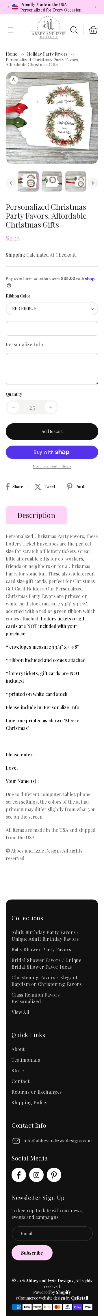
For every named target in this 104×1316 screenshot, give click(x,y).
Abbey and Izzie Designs (49, 1280)
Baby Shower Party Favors (41, 949)
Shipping (15, 255)
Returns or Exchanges (37, 1092)
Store (18, 1070)
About (18, 1049)
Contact (20, 1081)
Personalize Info (24, 344)
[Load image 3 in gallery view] (75, 181)
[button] (74, 30)
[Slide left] (11, 183)
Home (11, 54)
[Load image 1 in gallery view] (28, 181)
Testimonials (26, 1060)
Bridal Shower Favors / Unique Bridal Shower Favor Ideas (46, 963)
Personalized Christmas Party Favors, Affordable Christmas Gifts (42, 62)
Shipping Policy (29, 1102)
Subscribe (32, 1253)
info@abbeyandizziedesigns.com (58, 1140)
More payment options (52, 466)
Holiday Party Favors (48, 54)
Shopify (63, 1292)
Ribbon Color (18, 296)
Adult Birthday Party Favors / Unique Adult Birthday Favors (45, 935)
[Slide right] (93, 183)
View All (20, 1012)
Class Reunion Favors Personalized (36, 998)
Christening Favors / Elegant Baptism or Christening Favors (46, 980)
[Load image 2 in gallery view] (52, 181)
